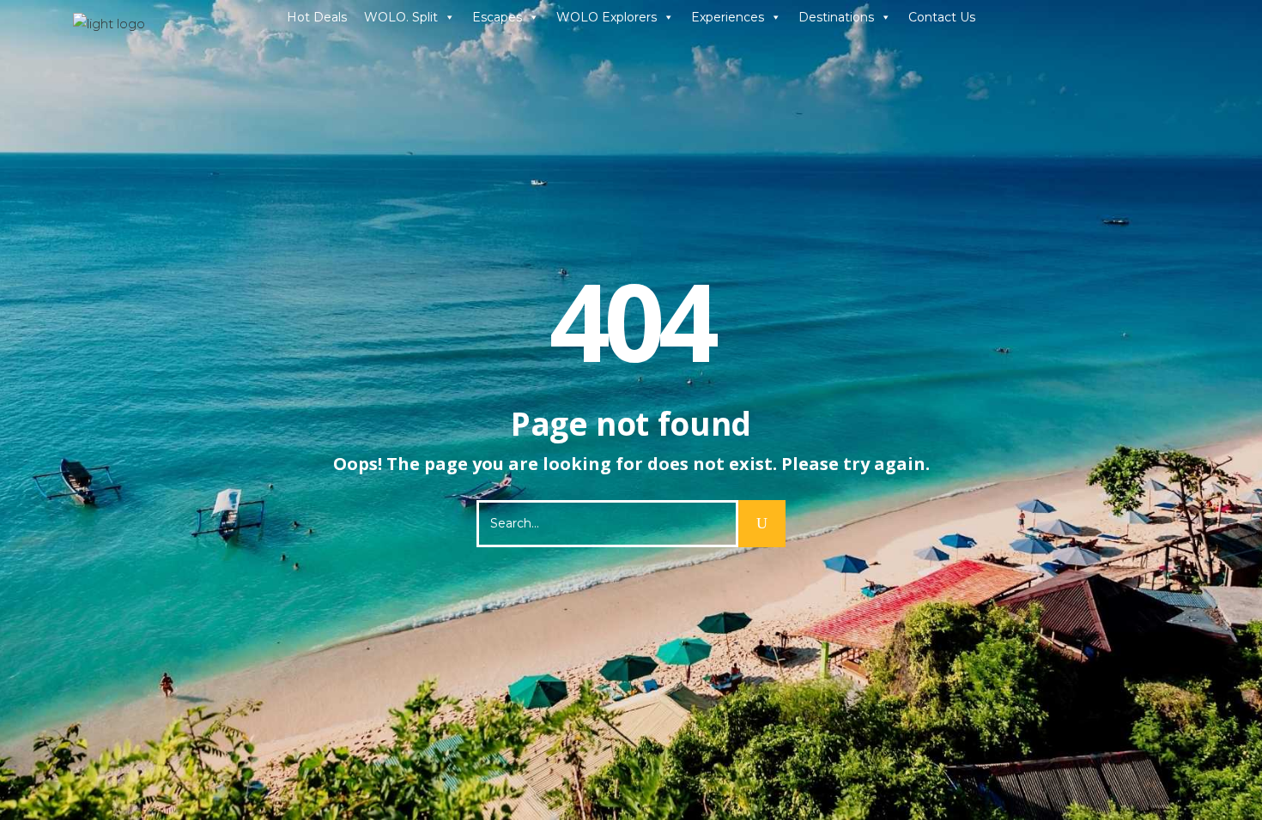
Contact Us (941, 17)
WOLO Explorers (606, 17)
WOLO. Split (401, 17)
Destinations (836, 17)
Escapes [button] (497, 17)
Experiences (727, 17)
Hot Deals (317, 17)
